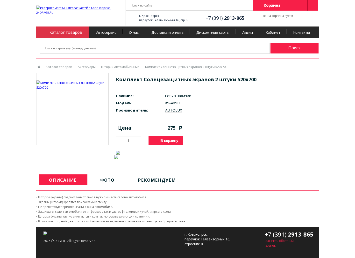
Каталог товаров (59, 67)
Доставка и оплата (167, 32)
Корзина (272, 5)
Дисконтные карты (212, 32)
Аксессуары (87, 67)
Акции (247, 32)
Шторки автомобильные (120, 67)
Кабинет (273, 32)
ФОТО (107, 180)
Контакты (301, 32)
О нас (134, 32)
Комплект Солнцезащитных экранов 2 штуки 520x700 (186, 67)
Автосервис (106, 32)
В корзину (169, 141)
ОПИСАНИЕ (63, 180)
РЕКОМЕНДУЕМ (157, 180)
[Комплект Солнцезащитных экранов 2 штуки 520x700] (72, 81)
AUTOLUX (173, 110)
